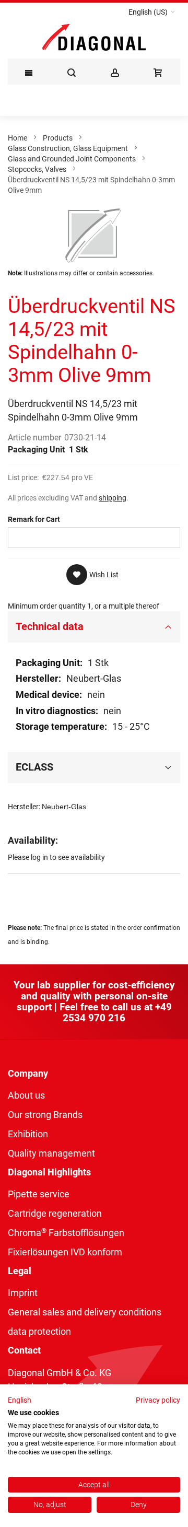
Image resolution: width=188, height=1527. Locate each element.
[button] (151, 12)
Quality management (51, 1153)
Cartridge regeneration (55, 1213)
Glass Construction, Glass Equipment (68, 148)
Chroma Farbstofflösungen (66, 1232)
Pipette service (38, 1193)
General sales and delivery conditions (84, 1312)
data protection (39, 1331)
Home (17, 138)
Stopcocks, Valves (37, 169)
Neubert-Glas (64, 806)
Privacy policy (158, 1400)
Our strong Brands (45, 1114)
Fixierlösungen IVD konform (65, 1251)
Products (58, 138)
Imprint (23, 1292)
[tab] (94, 627)
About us (26, 1095)
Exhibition (28, 1133)
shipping (112, 498)
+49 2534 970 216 (117, 1012)
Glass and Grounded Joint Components (72, 159)
